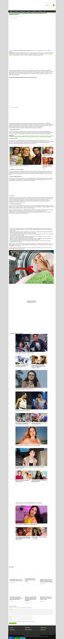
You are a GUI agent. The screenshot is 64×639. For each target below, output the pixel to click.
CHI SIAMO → (12, 627)
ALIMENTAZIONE (34, 11)
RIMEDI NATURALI (22, 11)
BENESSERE (28, 11)
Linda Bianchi (12, 16)
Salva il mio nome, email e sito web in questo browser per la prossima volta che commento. (22, 621)
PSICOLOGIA (40, 11)
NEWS (44, 11)
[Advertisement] (31, 62)
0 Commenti (21, 16)
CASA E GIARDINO (15, 11)
